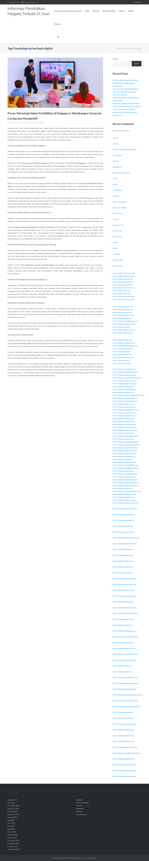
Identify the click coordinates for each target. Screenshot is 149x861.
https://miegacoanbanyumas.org (124, 381)
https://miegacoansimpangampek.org (126, 445)
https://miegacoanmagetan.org (124, 416)
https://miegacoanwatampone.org (125, 448)
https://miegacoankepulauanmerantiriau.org (128, 395)
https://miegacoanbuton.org (123, 433)
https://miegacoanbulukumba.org (125, 384)
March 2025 (12, 832)
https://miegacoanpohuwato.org (124, 375)
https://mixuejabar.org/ (121, 360)
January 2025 (12, 838)
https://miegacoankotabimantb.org (125, 613)
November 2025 (13, 809)
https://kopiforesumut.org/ (122, 312)
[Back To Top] (143, 855)
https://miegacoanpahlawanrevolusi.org (127, 491)
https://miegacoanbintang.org (123, 386)
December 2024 (13, 841)
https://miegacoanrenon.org (123, 526)
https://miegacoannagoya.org (123, 741)
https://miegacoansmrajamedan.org (125, 503)
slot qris (116, 144)
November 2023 (13, 843)
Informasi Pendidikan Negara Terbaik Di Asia (71, 858)
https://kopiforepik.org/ (121, 291)
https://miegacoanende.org (122, 549)
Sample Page (137, 2)
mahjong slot (117, 167)
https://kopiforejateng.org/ (122, 309)
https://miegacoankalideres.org (124, 648)
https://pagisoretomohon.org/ (123, 276)
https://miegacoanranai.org (122, 573)
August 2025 (12, 817)
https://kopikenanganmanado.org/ (125, 346)
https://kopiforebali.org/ (121, 352)
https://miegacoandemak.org (123, 471)
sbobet (115, 184)
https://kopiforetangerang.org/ (124, 324)
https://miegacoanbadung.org (123, 418)
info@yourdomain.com (31, 2)
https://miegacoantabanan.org (124, 421)
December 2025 (13, 806)
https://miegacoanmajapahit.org (124, 776)
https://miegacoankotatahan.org (124, 578)
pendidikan (80, 809)
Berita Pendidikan (109, 11)
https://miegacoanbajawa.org (123, 392)
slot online (116, 254)
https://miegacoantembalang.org (124, 770)
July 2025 (11, 820)
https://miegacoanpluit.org (122, 672)
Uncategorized (81, 814)
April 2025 (11, 829)
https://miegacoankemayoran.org (125, 608)
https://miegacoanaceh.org (122, 567)
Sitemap (57, 24)
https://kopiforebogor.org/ (122, 354)
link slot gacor (118, 266)
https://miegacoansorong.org (123, 718)
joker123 (116, 161)
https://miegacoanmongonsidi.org (125, 747)
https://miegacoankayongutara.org (125, 372)
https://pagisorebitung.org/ (123, 279)
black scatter (117, 231)
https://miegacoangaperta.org (123, 759)
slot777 (115, 179)
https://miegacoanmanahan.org (124, 369)
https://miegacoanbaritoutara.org (125, 451)
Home (87, 11)
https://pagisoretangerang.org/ (124, 343)
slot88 (115, 242)
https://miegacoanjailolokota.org (124, 462)
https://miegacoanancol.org (123, 488)
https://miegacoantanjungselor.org (125, 701)
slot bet (115, 138)
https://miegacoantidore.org (123, 561)
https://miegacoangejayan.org (123, 514)
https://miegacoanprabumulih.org (125, 544)
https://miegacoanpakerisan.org (124, 494)
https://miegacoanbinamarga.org (124, 596)
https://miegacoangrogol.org (123, 643)
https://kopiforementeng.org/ (123, 288)
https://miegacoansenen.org (123, 602)
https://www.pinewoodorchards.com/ (68, 11)
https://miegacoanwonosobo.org (124, 584)
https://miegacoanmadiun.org (123, 497)
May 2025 (11, 826)
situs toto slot (118, 213)
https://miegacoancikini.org (122, 625)
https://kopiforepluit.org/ (122, 293)
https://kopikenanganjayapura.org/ (125, 321)
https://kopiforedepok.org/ (122, 349)
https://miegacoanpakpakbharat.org (126, 468)
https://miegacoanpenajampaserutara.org (128, 695)
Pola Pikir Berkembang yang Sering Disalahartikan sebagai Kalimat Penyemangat (125, 83)
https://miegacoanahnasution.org (125, 509)
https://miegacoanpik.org (122, 666)
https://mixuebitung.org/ (122, 318)
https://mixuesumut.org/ (121, 363)
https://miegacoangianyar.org (123, 730)
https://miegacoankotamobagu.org (125, 398)
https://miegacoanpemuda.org (124, 520)
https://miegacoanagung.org (123, 555)
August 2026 (12, 800)
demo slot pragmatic (120, 202)
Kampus (122, 11)
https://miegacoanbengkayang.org (125, 480)
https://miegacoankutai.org (122, 459)
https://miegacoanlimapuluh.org (124, 477)
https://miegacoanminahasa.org (124, 724)
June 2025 (11, 823)
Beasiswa (96, 11)
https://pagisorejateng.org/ (122, 285)
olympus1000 (117, 260)
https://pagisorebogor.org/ (122, 340)
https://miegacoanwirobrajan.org (124, 765)
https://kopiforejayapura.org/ (123, 315)
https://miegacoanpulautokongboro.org (127, 378)
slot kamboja (117, 155)
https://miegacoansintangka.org (124, 389)
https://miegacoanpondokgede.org (125, 654)
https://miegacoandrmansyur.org (124, 500)
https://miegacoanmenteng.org (124, 660)
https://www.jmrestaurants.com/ (125, 149)
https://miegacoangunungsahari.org (126, 485)
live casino (47, 134)
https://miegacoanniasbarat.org (124, 413)
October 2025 (13, 811)
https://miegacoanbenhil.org (123, 619)
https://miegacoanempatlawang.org (126, 442)
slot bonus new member (121, 173)
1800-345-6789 (14, 2)
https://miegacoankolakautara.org (125, 677)
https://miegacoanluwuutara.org (124, 427)
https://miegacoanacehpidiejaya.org (126, 465)
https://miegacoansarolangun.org (125, 474)
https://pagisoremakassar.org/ (123, 330)
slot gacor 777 (118, 225)
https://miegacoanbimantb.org (124, 404)
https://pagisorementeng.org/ (123, 273)
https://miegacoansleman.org (123, 736)
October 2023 (13, 846)
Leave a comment (38, 122)
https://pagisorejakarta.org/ (123, 333)
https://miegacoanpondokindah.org (125, 637)
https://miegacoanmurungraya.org (125, 401)
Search (115, 59)
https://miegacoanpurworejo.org (124, 453)
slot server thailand (120, 208)
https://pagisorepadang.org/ (123, 282)
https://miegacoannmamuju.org (124, 407)
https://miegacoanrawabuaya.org (125, 631)
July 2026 (11, 803)
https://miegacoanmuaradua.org (124, 689)
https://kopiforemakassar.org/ (123, 299)
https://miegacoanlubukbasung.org (125, 683)
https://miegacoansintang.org (123, 532)
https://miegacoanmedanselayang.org (126, 753)
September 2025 (14, 814)
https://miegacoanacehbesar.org (124, 424)
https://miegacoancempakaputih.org (126, 483)
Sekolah (131, 11)
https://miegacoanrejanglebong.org (125, 436)
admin (26, 122)
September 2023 (14, 849)
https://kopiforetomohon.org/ (123, 296)
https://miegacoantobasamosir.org (125, 430)
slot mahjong (117, 190)
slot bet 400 (117, 237)
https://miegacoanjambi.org (122, 712)
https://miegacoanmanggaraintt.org (126, 410)
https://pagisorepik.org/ (121, 327)
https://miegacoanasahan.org (123, 439)
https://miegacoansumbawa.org (124, 456)
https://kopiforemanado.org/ (123, 357)
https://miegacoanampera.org (123, 590)
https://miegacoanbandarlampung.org (126, 706)
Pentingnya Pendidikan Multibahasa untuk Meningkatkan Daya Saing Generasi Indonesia (126, 92)
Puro (94, 858)
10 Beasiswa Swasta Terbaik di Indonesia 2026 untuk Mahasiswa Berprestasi (125, 112)
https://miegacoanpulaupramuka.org (126, 538)
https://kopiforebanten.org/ (123, 306)
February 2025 (13, 835)
